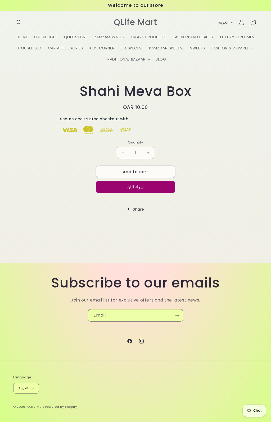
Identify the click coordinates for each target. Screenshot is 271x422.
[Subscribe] (177, 315)
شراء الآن (135, 187)
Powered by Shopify (61, 407)
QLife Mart (35, 407)
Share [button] (138, 209)
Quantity (135, 142)
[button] (19, 22)
